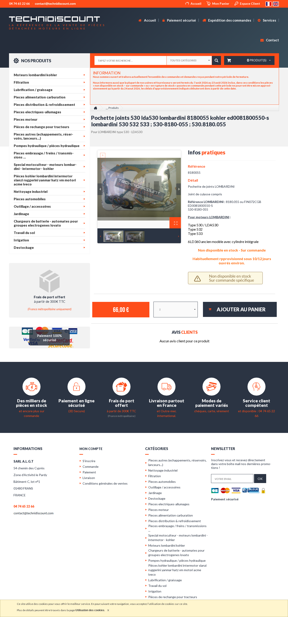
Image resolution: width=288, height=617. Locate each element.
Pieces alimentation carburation (39, 97)
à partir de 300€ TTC (121, 410)
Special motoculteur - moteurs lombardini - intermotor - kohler (45, 167)
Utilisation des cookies (89, 610)
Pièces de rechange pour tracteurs (41, 127)
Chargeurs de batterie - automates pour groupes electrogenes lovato (46, 223)
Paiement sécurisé (181, 20)
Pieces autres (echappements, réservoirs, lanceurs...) (43, 136)
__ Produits (112, 107)
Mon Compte (90, 449)
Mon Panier (220, 3)
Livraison (89, 478)
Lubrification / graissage (33, 90)
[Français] (268, 3)
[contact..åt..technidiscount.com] (34, 513)
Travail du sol (24, 233)
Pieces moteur (25, 119)
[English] (275, 3)
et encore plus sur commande (31, 411)
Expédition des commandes (229, 20)
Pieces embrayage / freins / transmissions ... (44, 155)
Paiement (89, 472)
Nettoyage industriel (30, 191)
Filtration (21, 82)
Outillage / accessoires (32, 206)
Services (269, 20)
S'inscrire (89, 461)
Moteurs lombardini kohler (35, 75)
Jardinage (21, 214)
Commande (91, 466)
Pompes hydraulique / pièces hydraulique (46, 146)
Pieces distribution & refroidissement (44, 104)
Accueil (196, 3)
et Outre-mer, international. (166, 411)
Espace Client (250, 3)
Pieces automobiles (30, 199)
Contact (272, 40)
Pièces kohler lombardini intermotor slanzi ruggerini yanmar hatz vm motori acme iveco (45, 180)
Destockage (24, 247)
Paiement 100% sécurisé (49, 338)
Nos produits (35, 60)
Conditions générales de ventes (105, 483)
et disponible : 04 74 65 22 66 (256, 411)
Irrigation (21, 240)
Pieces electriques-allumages (37, 112)
